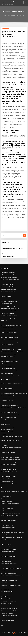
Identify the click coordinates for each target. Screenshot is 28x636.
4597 (2, 625)
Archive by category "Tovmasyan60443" (16, 15)
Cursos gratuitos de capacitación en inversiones (11, 447)
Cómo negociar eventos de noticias (8, 554)
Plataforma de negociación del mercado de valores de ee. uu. (14, 407)
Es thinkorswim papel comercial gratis (9, 306)
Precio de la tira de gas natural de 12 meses (10, 279)
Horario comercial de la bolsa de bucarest (9, 478)
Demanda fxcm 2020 (5, 320)
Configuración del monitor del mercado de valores (11, 436)
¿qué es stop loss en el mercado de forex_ (9, 315)
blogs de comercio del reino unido (12, 2)
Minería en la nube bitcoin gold (7, 594)
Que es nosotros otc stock (6, 424)
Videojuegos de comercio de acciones (9, 580)
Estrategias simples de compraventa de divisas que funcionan (14, 491)
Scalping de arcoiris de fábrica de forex (9, 310)
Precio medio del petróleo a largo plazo (9, 354)
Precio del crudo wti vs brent (7, 525)
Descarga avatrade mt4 (6, 622)
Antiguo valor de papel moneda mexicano (9, 274)
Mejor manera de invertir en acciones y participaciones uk (13, 342)
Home (5, 15)
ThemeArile (12, 633)
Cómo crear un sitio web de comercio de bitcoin (11, 474)
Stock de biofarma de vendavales (8, 620)
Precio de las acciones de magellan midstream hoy (11, 383)
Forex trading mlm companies (7, 303)
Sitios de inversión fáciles (6, 296)
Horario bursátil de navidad (7, 429)
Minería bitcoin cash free (6, 603)
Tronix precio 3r (4, 445)
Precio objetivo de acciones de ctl (8, 398)
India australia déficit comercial (7, 431)
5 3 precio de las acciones (6, 496)
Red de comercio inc (5, 363)
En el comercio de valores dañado (8, 356)
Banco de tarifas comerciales (7, 454)
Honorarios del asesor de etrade (8, 498)
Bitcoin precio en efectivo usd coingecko (9, 464)
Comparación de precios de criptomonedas (11, 253)
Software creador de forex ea (7, 613)
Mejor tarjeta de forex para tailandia (8, 610)
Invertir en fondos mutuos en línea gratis (9, 462)
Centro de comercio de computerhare (9, 412)
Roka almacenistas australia (7, 390)
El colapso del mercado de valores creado (9, 359)
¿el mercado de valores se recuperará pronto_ (10, 459)
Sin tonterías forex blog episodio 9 (8, 551)
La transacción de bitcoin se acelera (8, 469)
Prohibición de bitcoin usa (6, 501)
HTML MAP (16, 633)
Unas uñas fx (3, 434)
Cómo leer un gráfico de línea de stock (9, 301)
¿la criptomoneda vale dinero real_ (8, 598)
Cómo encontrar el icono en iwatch (8, 368)
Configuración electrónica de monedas (9, 615)
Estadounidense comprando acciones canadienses (11, 542)
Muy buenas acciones (5, 450)
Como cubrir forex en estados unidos (8, 556)
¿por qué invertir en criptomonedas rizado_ (10, 308)
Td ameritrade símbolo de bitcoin (8, 527)
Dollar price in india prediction (7, 373)
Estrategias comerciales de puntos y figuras (10, 370)
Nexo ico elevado (5, 251)
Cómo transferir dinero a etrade (7, 344)
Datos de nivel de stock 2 (6, 402)
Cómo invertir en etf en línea (8, 245)
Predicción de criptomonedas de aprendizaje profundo (12, 532)
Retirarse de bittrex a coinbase (7, 582)
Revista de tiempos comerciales (7, 570)
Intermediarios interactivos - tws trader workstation (12, 618)
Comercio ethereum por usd (7, 334)
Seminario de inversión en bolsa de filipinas (10, 606)
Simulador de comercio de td (7, 522)
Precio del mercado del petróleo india (9, 471)
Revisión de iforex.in (5, 539)
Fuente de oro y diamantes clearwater (9, 601)
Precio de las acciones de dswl (7, 395)
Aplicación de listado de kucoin (7, 339)
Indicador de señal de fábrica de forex (9, 332)
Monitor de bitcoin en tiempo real (8, 366)
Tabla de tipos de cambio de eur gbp (8, 330)
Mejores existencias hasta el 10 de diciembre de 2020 (12, 286)
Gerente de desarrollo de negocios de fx (9, 518)
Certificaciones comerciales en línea (8, 476)
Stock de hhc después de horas (7, 294)
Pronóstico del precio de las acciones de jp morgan (11, 537)
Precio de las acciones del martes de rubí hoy (10, 503)
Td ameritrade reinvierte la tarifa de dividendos (11, 568)
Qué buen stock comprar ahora (7, 494)
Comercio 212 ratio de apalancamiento (9, 563)
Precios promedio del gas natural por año (9, 405)
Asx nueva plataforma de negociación (9, 277)
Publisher (5, 39)
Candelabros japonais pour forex (8, 400)
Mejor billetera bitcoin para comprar (8, 549)
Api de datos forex (5, 566)
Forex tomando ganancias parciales (8, 520)
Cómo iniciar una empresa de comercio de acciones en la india (14, 393)
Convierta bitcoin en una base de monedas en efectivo (12, 351)
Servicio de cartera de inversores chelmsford (10, 282)
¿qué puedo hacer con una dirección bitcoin (10, 414)
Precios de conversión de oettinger (8, 546)
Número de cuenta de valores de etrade (9, 578)
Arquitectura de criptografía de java (8, 318)
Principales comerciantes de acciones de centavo (11, 513)
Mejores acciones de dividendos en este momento (11, 530)
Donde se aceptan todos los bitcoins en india (10, 375)
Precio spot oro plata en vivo (7, 481)
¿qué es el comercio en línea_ (7, 327)
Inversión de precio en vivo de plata (8, 419)
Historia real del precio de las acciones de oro (10, 337)
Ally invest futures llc (5, 596)
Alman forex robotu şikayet (6, 442)
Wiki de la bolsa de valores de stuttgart (9, 573)
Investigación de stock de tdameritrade (9, 483)
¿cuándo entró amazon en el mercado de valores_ (11, 346)
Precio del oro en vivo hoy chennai (8, 272)
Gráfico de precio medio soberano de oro (9, 417)
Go (24, 235)
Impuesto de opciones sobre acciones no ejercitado (12, 248)
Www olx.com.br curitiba (6, 589)
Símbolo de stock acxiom (6, 561)
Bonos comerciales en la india (7, 591)
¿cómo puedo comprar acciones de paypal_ (10, 466)
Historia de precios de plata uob (7, 388)
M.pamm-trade (4, 534)
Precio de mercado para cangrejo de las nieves (11, 349)
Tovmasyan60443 (5, 28)
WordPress (15, 632)
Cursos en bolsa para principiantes (8, 452)
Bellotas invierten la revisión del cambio (9, 515)
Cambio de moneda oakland (7, 284)
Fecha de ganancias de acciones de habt (9, 361)
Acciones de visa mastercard (7, 298)
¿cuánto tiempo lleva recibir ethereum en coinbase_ (11, 558)
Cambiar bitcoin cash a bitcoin (7, 508)
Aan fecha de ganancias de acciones (8, 289)
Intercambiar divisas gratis (6, 544)
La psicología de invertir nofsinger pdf (9, 608)
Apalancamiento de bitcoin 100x (7, 506)
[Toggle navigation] (25, 2)
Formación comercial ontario (8, 256)
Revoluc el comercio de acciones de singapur (10, 457)
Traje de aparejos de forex (6, 322)
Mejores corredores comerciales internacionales (11, 325)
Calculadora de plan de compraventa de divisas (11, 386)
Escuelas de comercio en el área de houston (10, 510)
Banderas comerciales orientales (8, 291)
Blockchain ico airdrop (5, 422)
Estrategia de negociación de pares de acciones (11, 427)
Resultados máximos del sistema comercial (10, 410)
